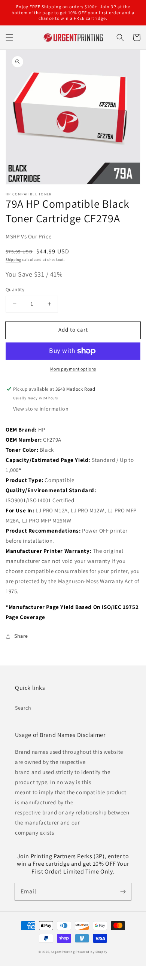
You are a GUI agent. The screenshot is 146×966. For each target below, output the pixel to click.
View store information (41, 408)
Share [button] (21, 636)
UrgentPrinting (63, 952)
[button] (9, 37)
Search (23, 707)
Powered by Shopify (91, 952)
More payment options (73, 369)
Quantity (15, 289)
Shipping (13, 259)
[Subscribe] (123, 891)
